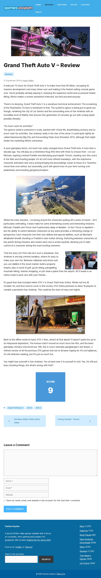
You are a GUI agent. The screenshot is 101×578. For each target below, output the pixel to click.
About (38, 12)
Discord (85, 5)
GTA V (38, 408)
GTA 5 (29, 408)
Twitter (18, 547)
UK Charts (84, 563)
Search (46, 559)
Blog (82, 526)
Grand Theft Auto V (15, 408)
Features (62, 5)
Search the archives (14, 554)
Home (38, 5)
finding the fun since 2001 (39, 540)
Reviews (49, 5)
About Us (61, 574)
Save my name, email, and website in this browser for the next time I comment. (43, 500)
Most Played (85, 535)
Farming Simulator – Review (68, 419)
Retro (74, 5)
